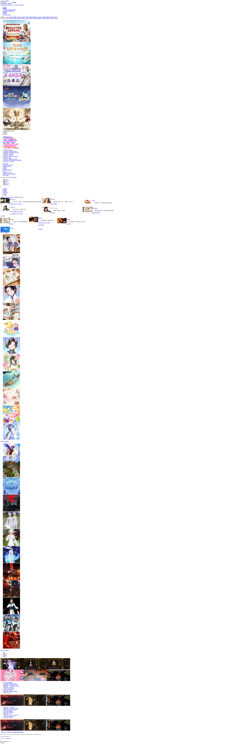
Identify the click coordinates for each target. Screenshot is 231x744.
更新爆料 (94, 212)
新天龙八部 (6, 732)
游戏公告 (12, 223)
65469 (6, 181)
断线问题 (11, 150)
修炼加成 (19, 18)
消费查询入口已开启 (13, 159)
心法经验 (39, 17)
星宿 (13, 213)
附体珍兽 (47, 17)
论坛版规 (5, 188)
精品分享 (6, 153)
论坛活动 (5, 193)
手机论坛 (10, 9)
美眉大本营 (53, 208)
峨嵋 (15, 211)
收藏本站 (7, 1)
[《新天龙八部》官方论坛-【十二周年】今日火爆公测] (12, 5)
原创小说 (16, 203)
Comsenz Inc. (8, 738)
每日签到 (5, 13)
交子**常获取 (11, 707)
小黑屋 (1, 732)
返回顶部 (2, 742)
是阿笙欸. (16, 197)
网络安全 (12, 228)
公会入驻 (20, 203)
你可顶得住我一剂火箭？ (14, 152)
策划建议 (69, 219)
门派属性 (15, 17)
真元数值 (35, 18)
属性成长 (35, 17)
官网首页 (5, 8)
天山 (11, 213)
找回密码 (4, 3)
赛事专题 (98, 212)
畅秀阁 (93, 200)
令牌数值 (43, 18)
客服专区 (40, 218)
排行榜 (7, 14)
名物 (10, 157)
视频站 (55, 203)
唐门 (19, 211)
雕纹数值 (39, 18)
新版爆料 (6, 152)
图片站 (52, 203)
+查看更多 (6, 232)
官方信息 (12, 219)
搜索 (13, 2)
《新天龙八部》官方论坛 (18, 732)
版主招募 (5, 195)
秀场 (52, 212)
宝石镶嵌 (19, 17)
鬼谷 (11, 211)
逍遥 (22, 211)
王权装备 (51, 18)
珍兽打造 (27, 17)
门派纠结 (11, 155)
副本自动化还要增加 (13, 156)
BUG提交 (69, 223)
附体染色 (56, 17)
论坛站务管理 (41, 225)
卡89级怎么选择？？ (11, 688)
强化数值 (31, 18)
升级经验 (31, 17)
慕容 (15, 213)
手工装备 (43, 17)
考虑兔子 (6, 184)
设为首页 (2, 1)
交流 (5, 688)
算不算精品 (11, 153)
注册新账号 (9, 3)
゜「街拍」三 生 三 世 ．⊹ (14, 686)
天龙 (17, 213)
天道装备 (56, 18)
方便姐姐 (6, 179)
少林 (13, 211)
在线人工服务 (47, 222)
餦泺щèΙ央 (12, 197)
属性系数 (15, 18)
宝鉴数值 (47, 18)
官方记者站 (94, 208)
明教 (22, 213)
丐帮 (17, 211)
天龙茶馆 (12, 199)
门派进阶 (11, 18)
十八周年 (6, 17)
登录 (1, 3)
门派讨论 (12, 207)
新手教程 (5, 191)
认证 (54, 212)
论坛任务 (5, 12)
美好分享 (6, 686)
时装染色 (51, 17)
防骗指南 (5, 189)
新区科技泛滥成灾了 (13, 151)
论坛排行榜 (5, 192)
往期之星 (14, 177)
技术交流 (6, 150)
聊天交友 (6, 156)
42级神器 (23, 17)
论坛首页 (5, 7)
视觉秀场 (53, 199)
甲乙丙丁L (7, 182)
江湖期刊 (12, 203)
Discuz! (6, 736)
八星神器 (27, 18)
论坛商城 (8, 11)
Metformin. (7, 197)
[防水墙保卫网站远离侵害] (23, 732)
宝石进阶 (23, 18)
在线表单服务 (41, 222)
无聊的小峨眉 (6, 175)
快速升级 (11, 17)
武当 (19, 213)
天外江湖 (6, 18)
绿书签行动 (40, 229)
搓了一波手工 (11, 161)
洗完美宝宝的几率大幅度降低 (15, 160)
